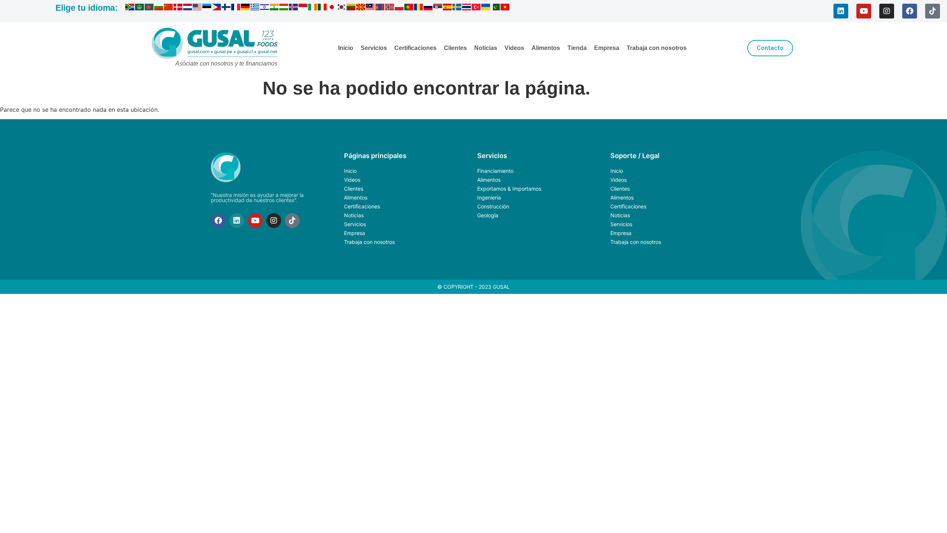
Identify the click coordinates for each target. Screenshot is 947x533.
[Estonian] (207, 8)
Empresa (606, 48)
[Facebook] (909, 11)
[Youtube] (863, 11)
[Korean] (342, 8)
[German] (245, 8)
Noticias (485, 48)
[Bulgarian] (159, 8)
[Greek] (255, 8)
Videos (514, 48)
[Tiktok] (932, 11)
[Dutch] (188, 8)
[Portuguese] (409, 8)
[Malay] (370, 8)
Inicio (345, 48)
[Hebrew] (265, 8)
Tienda (577, 48)
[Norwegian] (390, 8)
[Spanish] (447, 8)
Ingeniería (489, 197)
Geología (487, 215)
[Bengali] (149, 8)
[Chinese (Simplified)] (168, 8)
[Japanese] (332, 8)
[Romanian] (419, 8)
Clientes (455, 48)
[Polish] (399, 8)
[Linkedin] (840, 11)
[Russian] (428, 8)
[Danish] (178, 8)
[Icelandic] (294, 8)
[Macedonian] (361, 8)
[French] (236, 8)
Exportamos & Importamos (509, 188)
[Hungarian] (284, 8)
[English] (197, 8)
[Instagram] (886, 11)
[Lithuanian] (351, 8)
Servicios (374, 48)
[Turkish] (476, 8)
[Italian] (322, 8)
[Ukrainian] (486, 8)
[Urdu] (496, 8)
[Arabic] (140, 8)
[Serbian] (438, 8)
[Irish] (313, 8)
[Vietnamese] (505, 8)
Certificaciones (415, 48)
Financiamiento (495, 171)
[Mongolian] (380, 8)
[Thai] (467, 8)
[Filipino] (217, 8)
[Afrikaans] (130, 8)
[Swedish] (457, 8)
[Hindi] (274, 8)
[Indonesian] (303, 8)
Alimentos (546, 48)
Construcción (493, 206)
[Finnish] (226, 8)
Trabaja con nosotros (657, 48)
